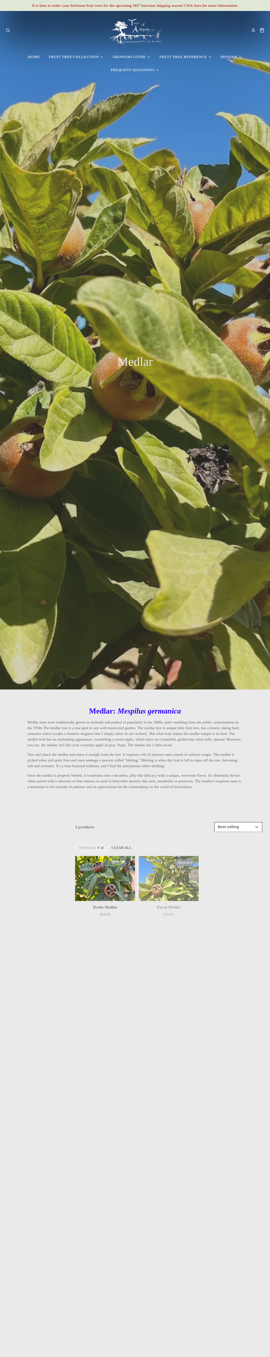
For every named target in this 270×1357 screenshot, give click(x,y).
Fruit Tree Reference (183, 57)
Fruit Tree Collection (74, 57)
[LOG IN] (253, 30)
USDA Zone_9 (85, 846)
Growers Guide (129, 57)
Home (34, 57)
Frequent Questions (133, 70)
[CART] (262, 30)
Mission (229, 57)
